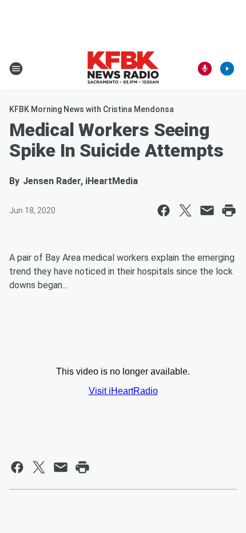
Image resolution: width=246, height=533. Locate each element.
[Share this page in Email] (207, 210)
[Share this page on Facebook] (164, 210)
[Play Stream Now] (227, 68)
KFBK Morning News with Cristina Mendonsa (91, 109)
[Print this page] (229, 210)
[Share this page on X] (185, 210)
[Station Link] (123, 68)
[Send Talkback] (205, 68)
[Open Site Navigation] (16, 68)
